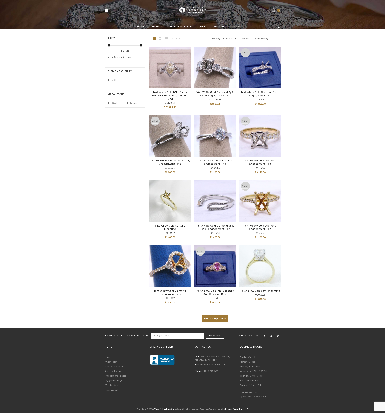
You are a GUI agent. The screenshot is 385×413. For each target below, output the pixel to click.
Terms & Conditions (114, 366)
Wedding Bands (112, 385)
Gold (114, 103)
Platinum (133, 103)
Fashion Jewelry (112, 389)
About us (109, 357)
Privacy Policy (111, 361)
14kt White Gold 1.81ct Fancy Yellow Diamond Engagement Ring (170, 95)
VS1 (114, 80)
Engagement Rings (113, 380)
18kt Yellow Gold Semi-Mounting (260, 290)
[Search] (279, 25)
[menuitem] (140, 26)
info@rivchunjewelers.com (212, 364)
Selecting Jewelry (113, 371)
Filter (125, 50)
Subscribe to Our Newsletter (126, 335)
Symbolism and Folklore (115, 375)
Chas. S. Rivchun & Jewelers (167, 409)
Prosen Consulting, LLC (236, 409)
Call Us (245, 52)
